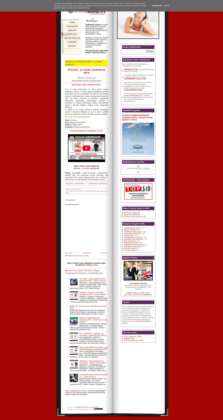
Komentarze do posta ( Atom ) (80, 255)
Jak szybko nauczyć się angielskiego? (138, 295)
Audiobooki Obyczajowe (133, 232)
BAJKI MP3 (72, 30)
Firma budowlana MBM (133, 337)
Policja (68, 193)
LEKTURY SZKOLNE (72, 38)
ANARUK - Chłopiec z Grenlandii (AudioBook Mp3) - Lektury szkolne (92, 293)
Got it (167, 6)
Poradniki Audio (130, 248)
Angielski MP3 (129, 338)
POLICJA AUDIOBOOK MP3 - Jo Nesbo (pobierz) (83, 63)
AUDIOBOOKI (72, 26)
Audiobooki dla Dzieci (132, 228)
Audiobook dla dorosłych (77, 191)
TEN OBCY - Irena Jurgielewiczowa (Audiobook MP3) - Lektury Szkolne (92, 279)
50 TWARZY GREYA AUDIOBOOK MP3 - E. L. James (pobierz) (93, 375)
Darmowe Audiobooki (132, 212)
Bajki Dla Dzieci (130, 241)
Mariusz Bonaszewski (102, 191)
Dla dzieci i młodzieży (132, 214)
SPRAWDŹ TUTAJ (131, 69)
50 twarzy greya (130, 250)
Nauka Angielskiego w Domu (76, 391)
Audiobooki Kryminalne (133, 233)
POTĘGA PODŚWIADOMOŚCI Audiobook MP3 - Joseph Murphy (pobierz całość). (137, 117)
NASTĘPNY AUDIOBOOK (74, 184)
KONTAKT (72, 46)
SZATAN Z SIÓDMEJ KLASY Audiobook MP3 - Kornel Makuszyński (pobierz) (93, 320)
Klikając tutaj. (92, 265)
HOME (72, 22)
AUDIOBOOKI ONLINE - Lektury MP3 (86, 407)
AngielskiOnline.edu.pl (133, 90)
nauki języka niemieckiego (138, 94)
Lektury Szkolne (130, 230)
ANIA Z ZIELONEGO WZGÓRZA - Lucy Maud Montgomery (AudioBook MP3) (93, 348)
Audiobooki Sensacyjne (132, 246)
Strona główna (86, 253)
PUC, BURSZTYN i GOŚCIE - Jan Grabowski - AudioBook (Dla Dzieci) (92, 334)
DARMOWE (72, 42)
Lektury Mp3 (129, 235)
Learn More (157, 6)
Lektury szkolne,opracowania (135, 216)
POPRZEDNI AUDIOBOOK (98, 184)
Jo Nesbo (87, 191)
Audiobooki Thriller (131, 243)
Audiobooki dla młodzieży (133, 239)
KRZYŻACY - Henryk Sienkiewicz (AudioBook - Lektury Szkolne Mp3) (92, 362)
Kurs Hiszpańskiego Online (134, 340)
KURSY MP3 (72, 34)
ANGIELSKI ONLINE (138, 283)
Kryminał (93, 191)
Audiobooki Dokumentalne (134, 245)
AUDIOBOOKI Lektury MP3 (135, 79)
